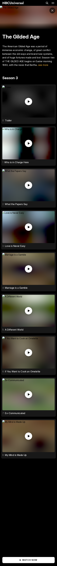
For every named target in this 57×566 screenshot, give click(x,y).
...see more (42, 64)
